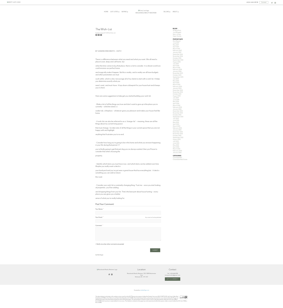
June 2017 (176, 43)
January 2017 (177, 52)
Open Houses (177, 36)
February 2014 (177, 107)
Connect (263, 2)
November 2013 (178, 113)
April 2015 (176, 82)
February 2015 (177, 86)
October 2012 (177, 135)
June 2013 (176, 120)
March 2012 (176, 149)
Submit (155, 250)
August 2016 (177, 62)
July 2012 (176, 141)
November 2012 (178, 133)
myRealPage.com (144, 290)
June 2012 (176, 143)
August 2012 (177, 139)
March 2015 (176, 84)
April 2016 (176, 65)
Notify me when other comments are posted (110, 244)
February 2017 (177, 50)
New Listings (177, 34)
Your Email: (99, 217)
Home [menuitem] (106, 11)
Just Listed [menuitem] (114, 11)
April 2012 (176, 147)
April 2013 (176, 124)
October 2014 (177, 94)
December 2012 (178, 132)
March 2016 (176, 67)
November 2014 (178, 92)
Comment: (98, 225)
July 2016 (176, 63)
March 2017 (176, 48)
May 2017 (176, 45)
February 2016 (177, 69)
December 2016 (178, 54)
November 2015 (178, 73)
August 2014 (177, 96)
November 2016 (178, 56)
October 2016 (177, 58)
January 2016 (177, 71)
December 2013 (178, 111)
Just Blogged (177, 32)
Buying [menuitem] (124, 11)
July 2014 (176, 98)
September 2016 (178, 60)
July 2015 (176, 79)
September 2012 (178, 137)
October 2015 (177, 75)
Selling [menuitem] (166, 11)
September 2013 (178, 116)
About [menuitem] (175, 11)
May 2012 (176, 145)
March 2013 (176, 126)
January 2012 (177, 152)
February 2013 (177, 128)
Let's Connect (172, 279)
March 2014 (176, 105)
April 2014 (176, 103)
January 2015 (177, 88)
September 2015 (178, 77)
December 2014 (178, 90)
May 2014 (176, 101)
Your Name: (99, 209)
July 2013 (176, 118)
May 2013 (176, 122)
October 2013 (177, 115)
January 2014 (177, 109)
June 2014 (176, 99)
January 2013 (177, 130)
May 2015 (176, 81)
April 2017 (176, 46)
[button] (272, 3)
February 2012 (177, 150)
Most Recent (176, 41)
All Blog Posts (177, 30)
